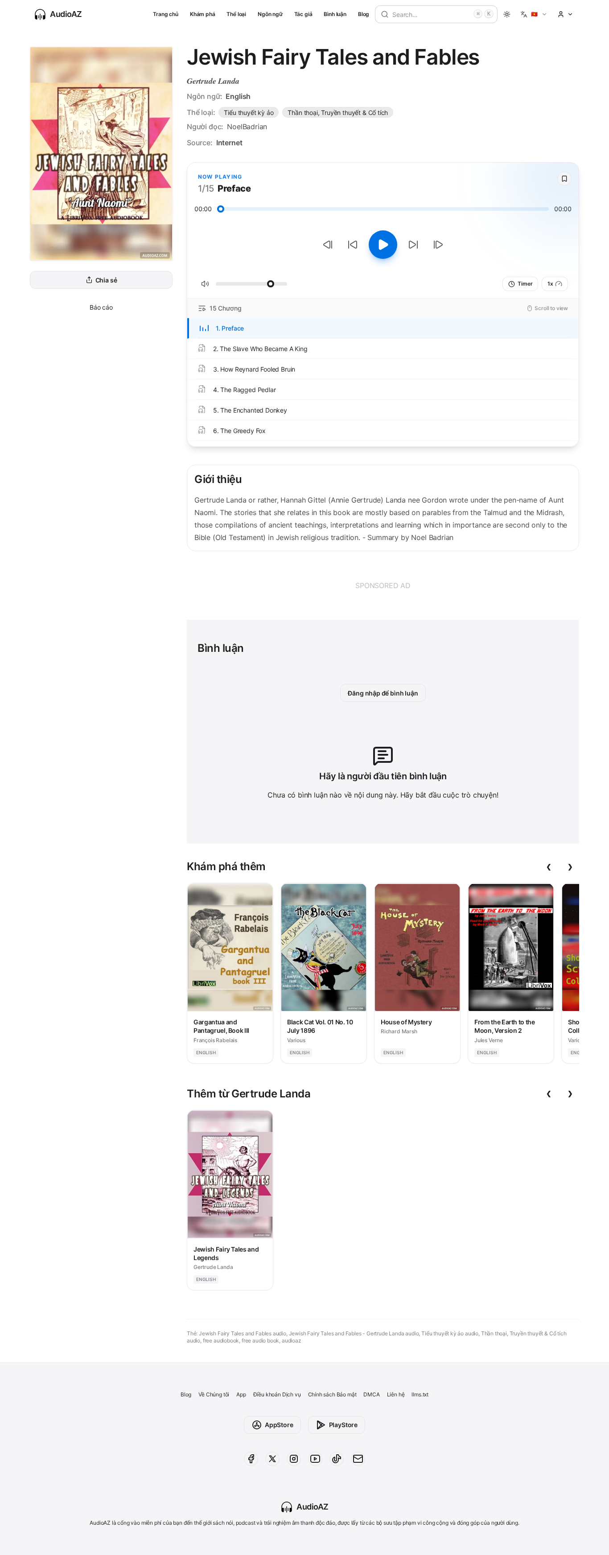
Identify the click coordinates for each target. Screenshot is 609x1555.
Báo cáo (101, 307)
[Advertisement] (383, 585)
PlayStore (343, 1424)
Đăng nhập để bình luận (383, 693)
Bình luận (335, 14)
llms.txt (419, 1394)
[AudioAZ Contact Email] (358, 1459)
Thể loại (236, 14)
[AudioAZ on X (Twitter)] (272, 1459)
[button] (533, 14)
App (241, 1394)
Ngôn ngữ (270, 14)
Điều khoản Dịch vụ (277, 1394)
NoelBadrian (247, 126)
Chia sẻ (106, 280)
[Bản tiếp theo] (438, 245)
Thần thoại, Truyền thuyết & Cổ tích (338, 112)
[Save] (564, 179)
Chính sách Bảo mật (332, 1394)
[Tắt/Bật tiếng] (205, 284)
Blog (363, 14)
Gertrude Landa (213, 80)
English (238, 96)
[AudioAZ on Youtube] (315, 1459)
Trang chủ (165, 14)
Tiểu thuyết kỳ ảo (248, 112)
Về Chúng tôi (213, 1394)
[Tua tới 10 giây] (413, 245)
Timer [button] (525, 283)
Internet (229, 142)
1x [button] (550, 283)
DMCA (371, 1394)
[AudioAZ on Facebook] (251, 1459)
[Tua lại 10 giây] (353, 245)
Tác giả (303, 14)
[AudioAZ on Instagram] (294, 1459)
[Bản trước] (328, 245)
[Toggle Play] (383, 244)
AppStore (279, 1424)
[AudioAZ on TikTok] (336, 1459)
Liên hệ (396, 1394)
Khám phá (202, 14)
